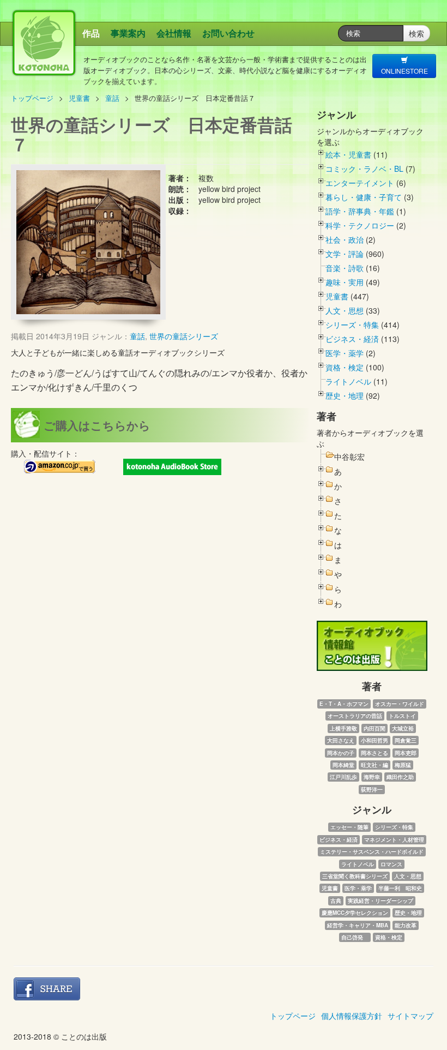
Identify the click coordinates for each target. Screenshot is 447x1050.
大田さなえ (340, 740)
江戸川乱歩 (343, 777)
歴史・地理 (344, 395)
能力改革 (405, 925)
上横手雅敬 (343, 728)
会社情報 (173, 33)
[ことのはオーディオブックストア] (172, 467)
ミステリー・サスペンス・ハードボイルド (372, 851)
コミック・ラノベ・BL (364, 168)
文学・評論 (344, 253)
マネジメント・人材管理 (394, 839)
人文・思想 (344, 310)
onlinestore (404, 70)
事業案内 (128, 33)
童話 (112, 98)
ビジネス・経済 (352, 338)
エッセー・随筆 (349, 827)
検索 (416, 33)
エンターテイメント (359, 182)
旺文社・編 (374, 765)
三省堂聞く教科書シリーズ (355, 876)
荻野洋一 (372, 789)
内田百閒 (374, 728)
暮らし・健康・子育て (363, 196)
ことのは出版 (104, 57)
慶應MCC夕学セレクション (355, 912)
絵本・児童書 (348, 154)
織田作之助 (400, 777)
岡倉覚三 (405, 740)
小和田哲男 (374, 740)
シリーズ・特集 (352, 324)
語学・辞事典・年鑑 (359, 211)
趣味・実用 (344, 282)
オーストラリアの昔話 (355, 715)
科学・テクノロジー (359, 225)
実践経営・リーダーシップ (380, 900)
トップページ (32, 98)
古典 (335, 900)
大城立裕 (403, 728)
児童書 (79, 98)
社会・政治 (344, 239)
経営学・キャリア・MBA (357, 925)
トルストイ (402, 715)
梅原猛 (403, 765)
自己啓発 (355, 937)
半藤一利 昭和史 (400, 888)
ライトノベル (348, 381)
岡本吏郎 (405, 753)
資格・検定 (344, 367)
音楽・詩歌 (344, 267)
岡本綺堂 (343, 765)
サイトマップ (410, 1015)
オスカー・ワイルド (399, 703)
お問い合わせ (228, 33)
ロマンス (391, 864)
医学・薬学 (344, 352)
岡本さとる (374, 753)
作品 (91, 33)
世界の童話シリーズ (183, 336)
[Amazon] (60, 467)
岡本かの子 (340, 753)
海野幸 (372, 777)
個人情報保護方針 (351, 1015)
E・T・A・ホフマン (344, 703)
